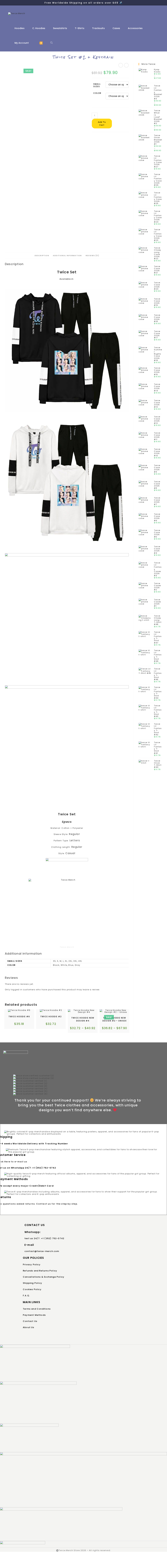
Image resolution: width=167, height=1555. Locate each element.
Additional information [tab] (67, 255)
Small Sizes (97, 85)
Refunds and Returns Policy (40, 1270)
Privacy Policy (31, 1264)
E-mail (29, 1245)
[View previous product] (120, 65)
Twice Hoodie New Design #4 (82, 1019)
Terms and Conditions (37, 1308)
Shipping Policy (32, 1283)
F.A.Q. (26, 1295)
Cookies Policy (32, 1289)
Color (97, 93)
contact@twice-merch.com (41, 1251)
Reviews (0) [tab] (92, 255)
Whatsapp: (32, 1232)
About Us (28, 1327)
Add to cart (102, 123)
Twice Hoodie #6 (19, 1016)
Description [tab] (42, 255)
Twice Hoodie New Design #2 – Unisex (114, 1019)
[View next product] (126, 65)
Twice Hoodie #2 (50, 1016)
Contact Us (30, 1321)
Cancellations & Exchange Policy (43, 1276)
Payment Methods (34, 1315)
